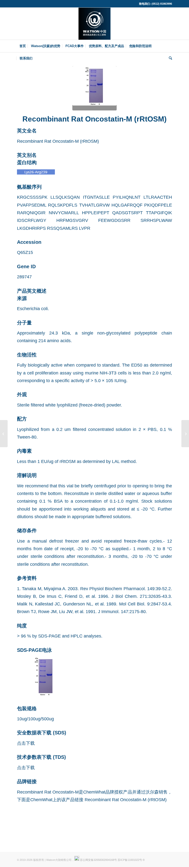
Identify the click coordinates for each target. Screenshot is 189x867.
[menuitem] (22, 46)
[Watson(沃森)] (94, 24)
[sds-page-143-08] (94, 88)
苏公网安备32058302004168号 (98, 859)
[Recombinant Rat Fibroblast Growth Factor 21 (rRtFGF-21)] (4, 433)
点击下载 (26, 743)
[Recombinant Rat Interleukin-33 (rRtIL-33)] (185, 433)
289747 (24, 276)
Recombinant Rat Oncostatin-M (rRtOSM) (126, 799)
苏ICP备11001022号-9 (131, 859)
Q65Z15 (25, 252)
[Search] (169, 58)
